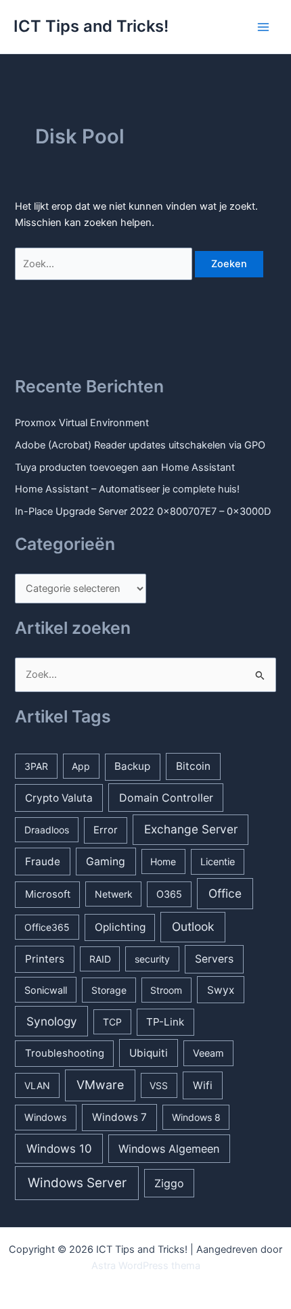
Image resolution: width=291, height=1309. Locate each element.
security (152, 959)
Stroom (166, 990)
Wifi (202, 1085)
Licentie (217, 861)
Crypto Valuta (59, 797)
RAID (100, 959)
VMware (100, 1085)
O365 (169, 894)
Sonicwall (45, 990)
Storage (109, 990)
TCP (112, 1022)
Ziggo (169, 1183)
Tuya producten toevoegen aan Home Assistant (125, 467)
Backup (132, 766)
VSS (159, 1085)
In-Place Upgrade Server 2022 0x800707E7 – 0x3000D (143, 511)
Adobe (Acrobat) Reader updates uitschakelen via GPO (140, 445)
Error (105, 830)
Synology (51, 1021)
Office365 (47, 927)
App (81, 766)
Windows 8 (196, 1117)
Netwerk (114, 894)
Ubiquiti (148, 1053)
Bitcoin (193, 766)
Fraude (42, 861)
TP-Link (165, 1021)
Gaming (105, 861)
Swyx (220, 990)
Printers (44, 958)
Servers (214, 958)
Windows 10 (59, 1148)
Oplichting (120, 927)
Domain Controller (166, 797)
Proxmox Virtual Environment (82, 423)
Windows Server (77, 1183)
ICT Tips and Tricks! (91, 26)
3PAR (36, 766)
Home (163, 861)
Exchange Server (191, 829)
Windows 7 (119, 1117)
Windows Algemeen (168, 1148)
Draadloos (46, 829)
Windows (45, 1117)
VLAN (37, 1085)
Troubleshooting (64, 1053)
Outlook (193, 926)
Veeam (208, 1053)
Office (225, 893)
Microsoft (47, 894)
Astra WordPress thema (145, 1266)
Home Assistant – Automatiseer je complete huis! (127, 489)
